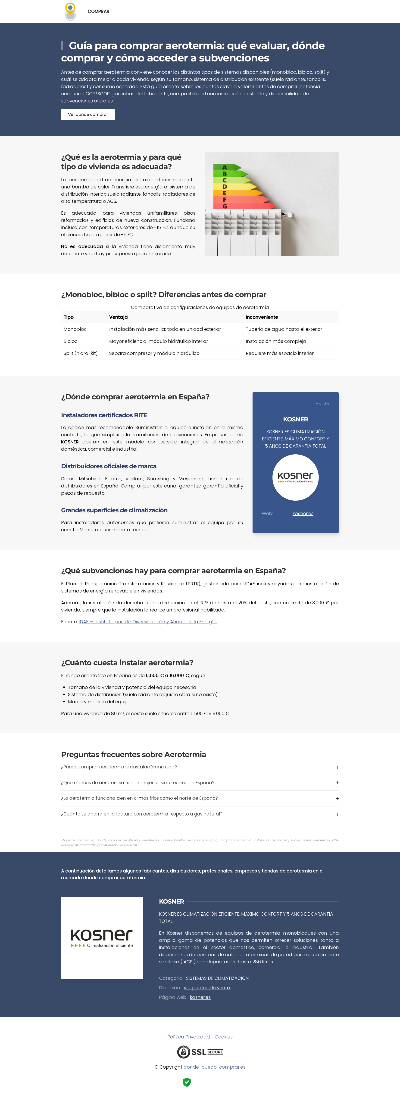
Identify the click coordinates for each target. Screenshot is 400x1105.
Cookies (224, 1037)
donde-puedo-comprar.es (214, 1067)
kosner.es (303, 513)
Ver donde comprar (88, 114)
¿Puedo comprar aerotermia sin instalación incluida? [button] (119, 767)
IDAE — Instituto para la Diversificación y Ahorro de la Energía (148, 621)
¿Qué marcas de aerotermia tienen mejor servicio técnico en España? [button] (137, 783)
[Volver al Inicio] (69, 11)
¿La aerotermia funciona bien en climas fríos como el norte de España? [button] (139, 798)
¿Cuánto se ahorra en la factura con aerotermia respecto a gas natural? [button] (141, 814)
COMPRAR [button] (98, 11)
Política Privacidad (188, 1037)
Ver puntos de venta (207, 987)
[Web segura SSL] (200, 1051)
